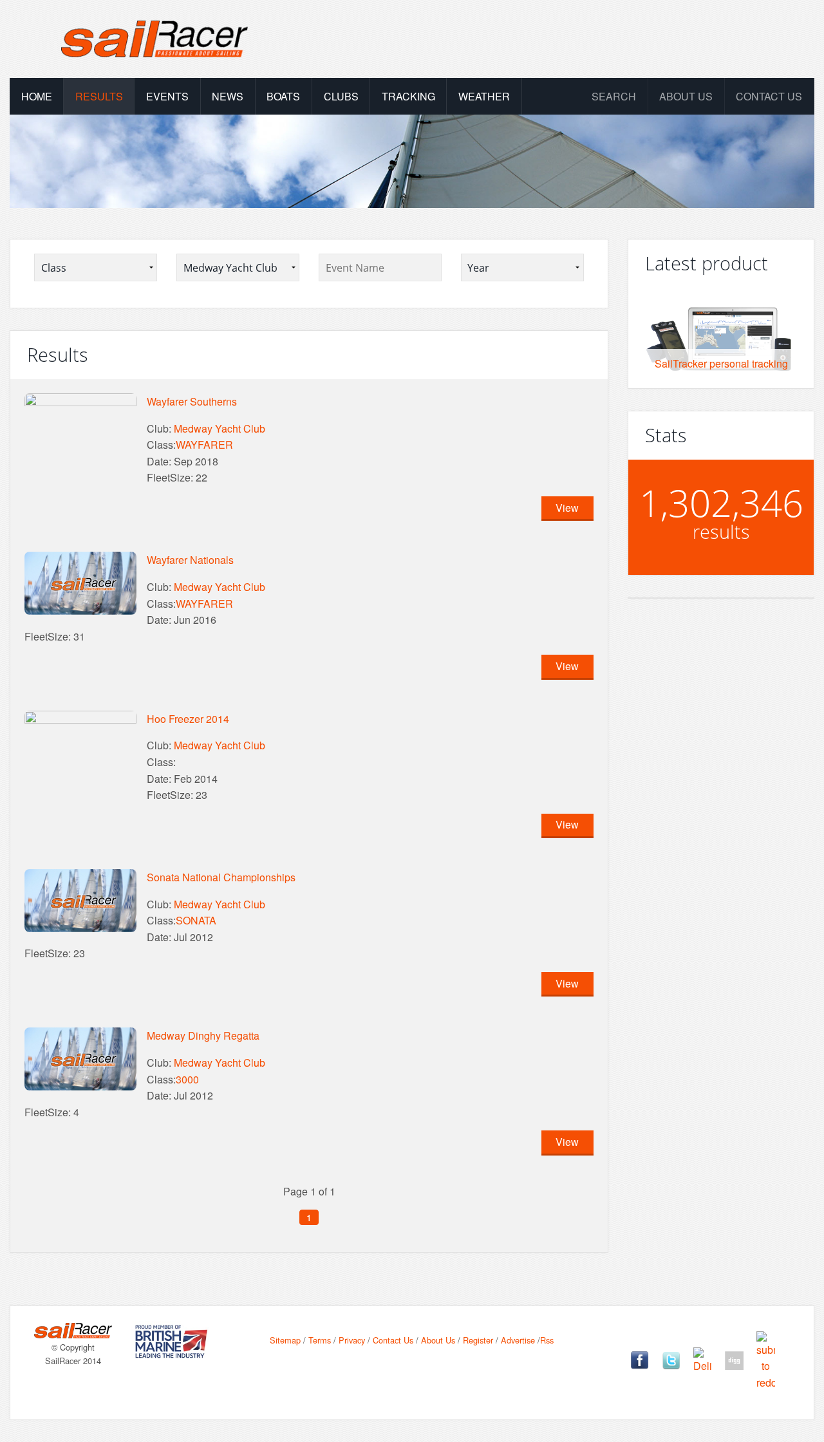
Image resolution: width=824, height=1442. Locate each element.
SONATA (196, 920)
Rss (547, 1340)
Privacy (352, 1340)
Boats (283, 96)
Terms (319, 1340)
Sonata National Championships (221, 877)
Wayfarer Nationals (190, 559)
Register (478, 1340)
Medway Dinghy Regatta (203, 1035)
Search (614, 96)
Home (36, 96)
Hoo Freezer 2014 (188, 718)
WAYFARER (204, 444)
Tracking (408, 96)
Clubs (341, 96)
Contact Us (769, 96)
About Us (438, 1340)
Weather (484, 96)
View (567, 507)
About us (686, 96)
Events (167, 96)
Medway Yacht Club (219, 428)
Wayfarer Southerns (192, 401)
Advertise (518, 1340)
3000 (187, 1079)
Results (99, 96)
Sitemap (285, 1340)
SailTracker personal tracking (721, 363)
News (227, 96)
